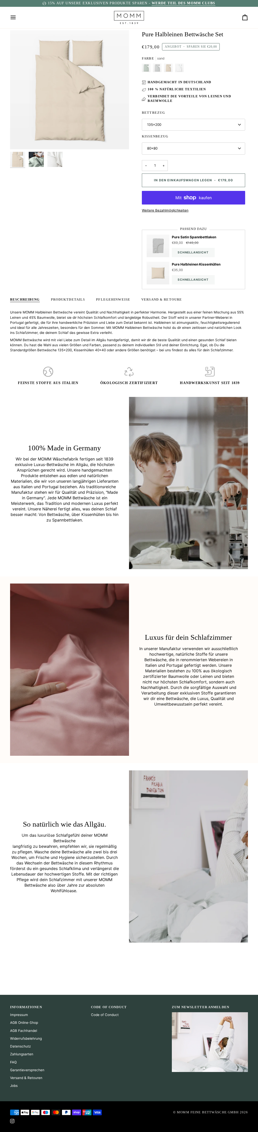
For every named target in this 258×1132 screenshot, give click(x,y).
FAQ (13, 1062)
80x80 (152, 148)
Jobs (14, 1086)
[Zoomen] (19, 139)
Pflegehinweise (113, 299)
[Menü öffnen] (17, 17)
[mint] (147, 69)
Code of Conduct (105, 1015)
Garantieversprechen (27, 1070)
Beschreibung (25, 299)
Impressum (19, 1015)
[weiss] (179, 69)
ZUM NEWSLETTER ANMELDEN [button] (200, 1007)
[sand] (169, 69)
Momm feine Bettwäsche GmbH (208, 1112)
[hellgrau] (158, 69)
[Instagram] (12, 1121)
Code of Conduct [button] (109, 1007)
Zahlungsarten (21, 1054)
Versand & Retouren (26, 1078)
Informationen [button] (26, 1007)
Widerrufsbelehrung (26, 1038)
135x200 (154, 125)
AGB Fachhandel (23, 1031)
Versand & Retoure (161, 299)
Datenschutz (20, 1046)
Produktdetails (68, 299)
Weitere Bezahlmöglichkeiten (165, 210)
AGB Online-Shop (24, 1023)
